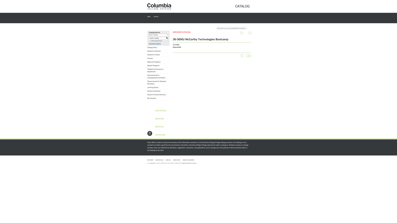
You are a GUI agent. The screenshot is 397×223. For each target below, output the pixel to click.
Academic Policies (153, 55)
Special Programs (153, 66)
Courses (150, 58)
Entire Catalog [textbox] (153, 35)
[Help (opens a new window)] (250, 33)
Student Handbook (153, 91)
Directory (177, 160)
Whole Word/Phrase (156, 41)
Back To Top (159, 127)
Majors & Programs (153, 62)
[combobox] (232, 28)
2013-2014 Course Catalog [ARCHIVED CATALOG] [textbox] (231, 28)
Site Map (150, 160)
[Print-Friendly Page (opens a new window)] (247, 56)
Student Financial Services (156, 95)
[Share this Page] (244, 33)
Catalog (156, 16)
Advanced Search (155, 44)
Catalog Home (152, 47)
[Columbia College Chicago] (159, 6)
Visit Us (168, 160)
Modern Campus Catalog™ (189, 163)
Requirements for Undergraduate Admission (156, 76)
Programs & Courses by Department (155, 70)
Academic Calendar (154, 51)
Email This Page (160, 110)
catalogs (152, 163)
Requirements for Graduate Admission (156, 82)
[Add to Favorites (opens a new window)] (242, 33)
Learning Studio (152, 87)
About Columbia (188, 160)
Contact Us (159, 160)
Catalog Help (159, 118)
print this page (160, 135)
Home (148, 16)
